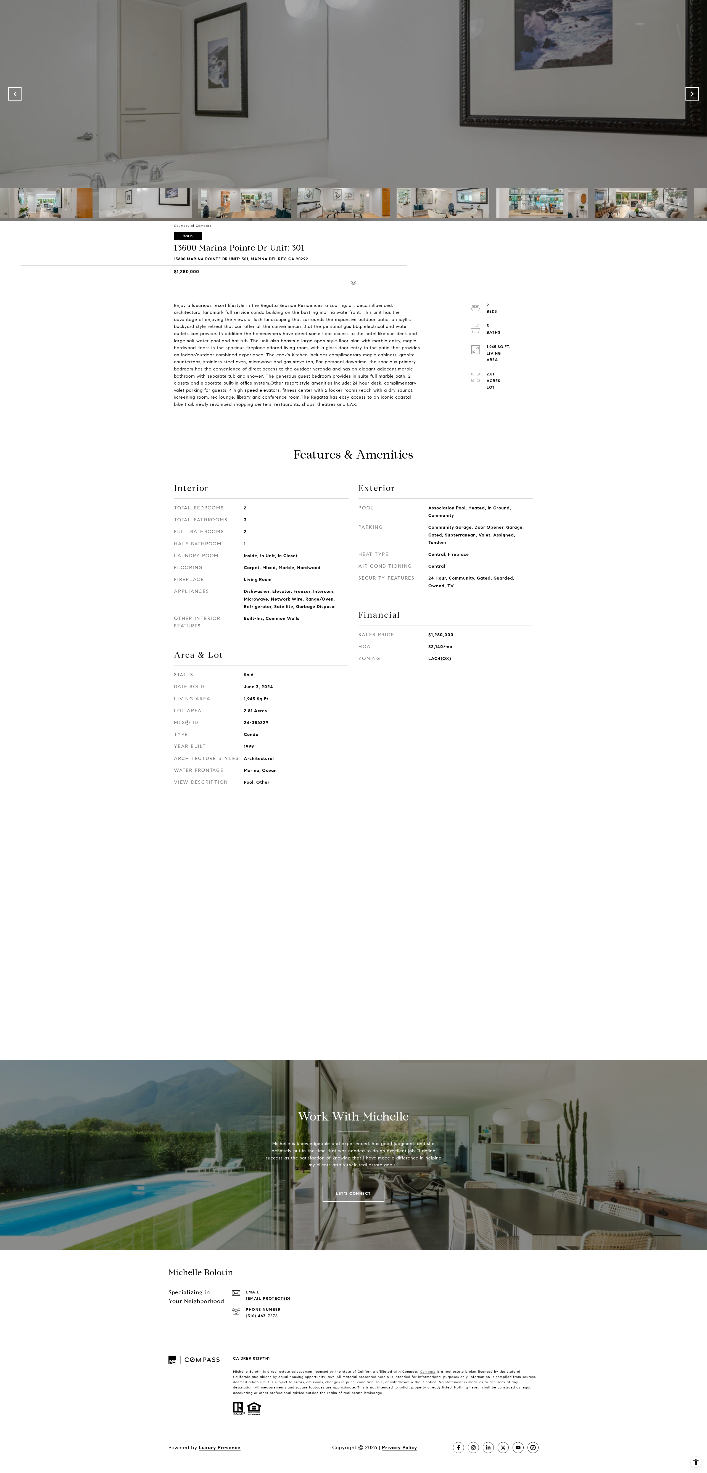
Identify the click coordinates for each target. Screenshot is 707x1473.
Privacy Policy (399, 1448)
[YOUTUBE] (518, 1447)
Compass (428, 1371)
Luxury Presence (220, 1448)
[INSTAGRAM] (473, 1447)
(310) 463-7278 (262, 1316)
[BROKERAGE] (533, 1447)
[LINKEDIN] (488, 1447)
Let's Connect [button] (353, 1193)
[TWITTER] (503, 1447)
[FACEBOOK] (458, 1447)
